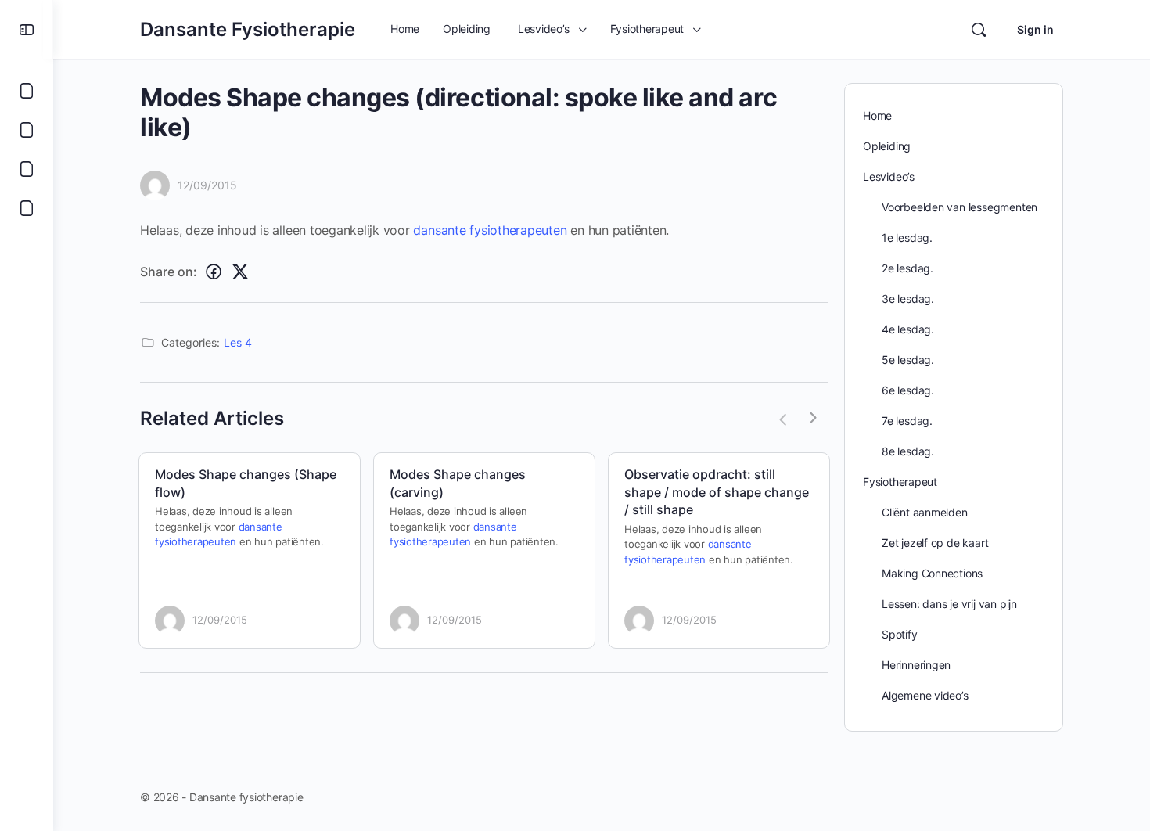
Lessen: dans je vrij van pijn (949, 603)
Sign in (1035, 29)
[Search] (978, 29)
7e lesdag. (907, 420)
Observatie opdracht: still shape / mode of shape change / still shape (716, 491)
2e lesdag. (907, 268)
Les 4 (238, 342)
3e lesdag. (908, 298)
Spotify (900, 634)
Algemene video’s (925, 695)
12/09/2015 (207, 185)
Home (877, 115)
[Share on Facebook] (213, 271)
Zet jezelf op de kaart (935, 542)
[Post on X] (240, 271)
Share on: (168, 271)
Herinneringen (916, 664)
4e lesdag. (908, 329)
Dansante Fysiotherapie (247, 29)
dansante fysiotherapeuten (489, 230)
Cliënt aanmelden (925, 512)
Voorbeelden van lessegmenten (959, 207)
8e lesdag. (908, 451)
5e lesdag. (908, 359)
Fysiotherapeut (900, 481)
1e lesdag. (907, 237)
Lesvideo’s (889, 176)
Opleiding (887, 146)
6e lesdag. (908, 390)
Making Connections (932, 573)
